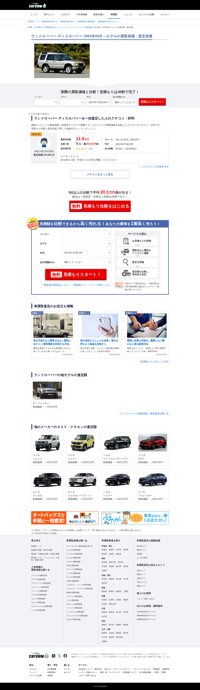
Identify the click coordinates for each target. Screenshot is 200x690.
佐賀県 (111, 633)
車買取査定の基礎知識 (86, 21)
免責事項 (165, 669)
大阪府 (104, 600)
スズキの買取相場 (73, 562)
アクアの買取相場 (38, 579)
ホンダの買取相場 (73, 558)
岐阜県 (111, 591)
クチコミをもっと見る (100, 174)
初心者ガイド (142, 546)
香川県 (111, 625)
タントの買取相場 (38, 599)
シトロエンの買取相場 (75, 612)
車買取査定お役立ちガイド (108, 21)
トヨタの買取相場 (73, 550)
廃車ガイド (141, 550)
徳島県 (104, 625)
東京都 (104, 562)
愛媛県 (118, 625)
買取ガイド (141, 574)
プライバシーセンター (142, 669)
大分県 (104, 637)
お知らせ (107, 669)
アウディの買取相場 (74, 596)
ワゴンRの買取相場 (39, 595)
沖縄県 (104, 641)
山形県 (111, 554)
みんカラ (67, 672)
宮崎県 (111, 637)
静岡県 (118, 591)
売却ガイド (141, 578)
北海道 (104, 550)
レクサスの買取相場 (74, 554)
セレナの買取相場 (38, 602)
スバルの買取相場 (73, 577)
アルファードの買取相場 (41, 583)
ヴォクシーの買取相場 (40, 587)
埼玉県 (120, 562)
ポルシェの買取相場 (74, 604)
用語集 (139, 554)
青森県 (111, 550)
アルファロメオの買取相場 (76, 616)
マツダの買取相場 (73, 573)
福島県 (118, 554)
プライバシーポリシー (122, 669)
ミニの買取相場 (72, 600)
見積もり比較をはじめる (100, 206)
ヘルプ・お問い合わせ (145, 599)
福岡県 (104, 633)
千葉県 (104, 566)
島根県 (111, 612)
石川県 (125, 579)
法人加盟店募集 (145, 672)
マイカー (164, 14)
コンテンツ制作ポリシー (88, 672)
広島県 (125, 612)
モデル (63, 97)
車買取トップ (33, 21)
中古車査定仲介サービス (146, 612)
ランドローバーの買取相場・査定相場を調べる (144, 413)
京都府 (118, 600)
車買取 (114, 14)
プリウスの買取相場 (39, 575)
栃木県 (118, 566)
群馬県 (125, 566)
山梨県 (104, 571)
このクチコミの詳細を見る (155, 166)
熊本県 (125, 633)
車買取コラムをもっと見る (155, 361)
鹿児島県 (119, 637)
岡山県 (118, 612)
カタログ (65, 14)
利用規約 (156, 669)
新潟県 (104, 579)
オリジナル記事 (146, 14)
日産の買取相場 (72, 565)
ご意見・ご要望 (159, 672)
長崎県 (118, 633)
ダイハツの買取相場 (74, 569)
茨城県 (111, 566)
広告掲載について (129, 672)
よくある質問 (142, 558)
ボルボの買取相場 (73, 619)
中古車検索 (81, 14)
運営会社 (97, 669)
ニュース (128, 14)
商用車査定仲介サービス (146, 619)
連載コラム (141, 586)
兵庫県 (111, 600)
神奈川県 (112, 562)
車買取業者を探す (67, 21)
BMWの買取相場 (72, 593)
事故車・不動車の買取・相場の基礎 (45, 554)
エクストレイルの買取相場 (41, 606)
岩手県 (118, 550)
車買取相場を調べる (49, 21)
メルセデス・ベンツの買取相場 (78, 585)
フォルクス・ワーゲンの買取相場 (79, 589)
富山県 (118, 579)
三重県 (125, 591)
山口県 (104, 616)
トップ (34, 14)
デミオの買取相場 (38, 610)
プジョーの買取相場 (74, 608)
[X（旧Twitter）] (59, 655)
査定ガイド (141, 571)
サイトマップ (115, 672)
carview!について (85, 669)
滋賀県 (125, 600)
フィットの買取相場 (39, 591)
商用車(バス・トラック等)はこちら (91, 285)
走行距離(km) (119, 97)
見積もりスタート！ (152, 101)
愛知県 (104, 591)
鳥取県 (104, 612)
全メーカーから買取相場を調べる (79, 546)
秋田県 (104, 554)
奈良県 (104, 604)
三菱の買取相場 (72, 581)
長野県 (111, 579)
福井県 (104, 583)
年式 (89, 97)
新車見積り (98, 14)
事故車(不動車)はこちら (56, 285)
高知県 (125, 625)
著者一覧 (103, 672)
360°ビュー (49, 14)
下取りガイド (142, 582)
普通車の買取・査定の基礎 (41, 550)
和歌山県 (112, 604)
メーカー (38, 97)
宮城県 (125, 550)
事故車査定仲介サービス (146, 616)
